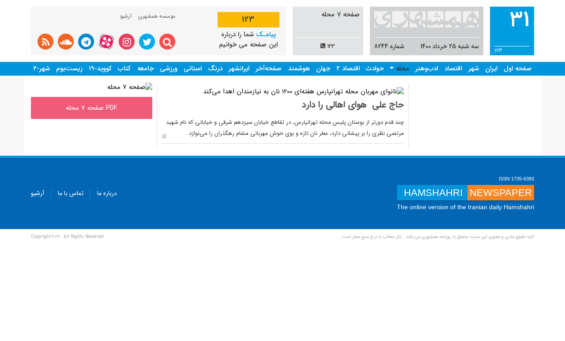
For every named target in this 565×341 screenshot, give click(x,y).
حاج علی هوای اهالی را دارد (353, 104)
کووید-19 (100, 68)
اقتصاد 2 (348, 68)
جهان (323, 68)
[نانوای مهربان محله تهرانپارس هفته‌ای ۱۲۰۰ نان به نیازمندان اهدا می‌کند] (303, 91)
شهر (473, 68)
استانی (193, 68)
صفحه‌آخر (269, 68)
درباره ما (107, 193)
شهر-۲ (41, 68)
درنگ (215, 68)
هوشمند (299, 68)
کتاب (124, 68)
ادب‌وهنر (426, 68)
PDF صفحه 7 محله (91, 108)
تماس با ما (70, 193)
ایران (491, 68)
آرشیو (126, 16)
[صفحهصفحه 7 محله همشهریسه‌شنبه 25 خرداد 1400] (129, 87)
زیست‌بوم (69, 68)
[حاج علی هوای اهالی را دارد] (164, 136)
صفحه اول (518, 68)
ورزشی (168, 68)
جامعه (145, 68)
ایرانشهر (239, 68)
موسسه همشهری (156, 16)
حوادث (375, 68)
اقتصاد (453, 68)
